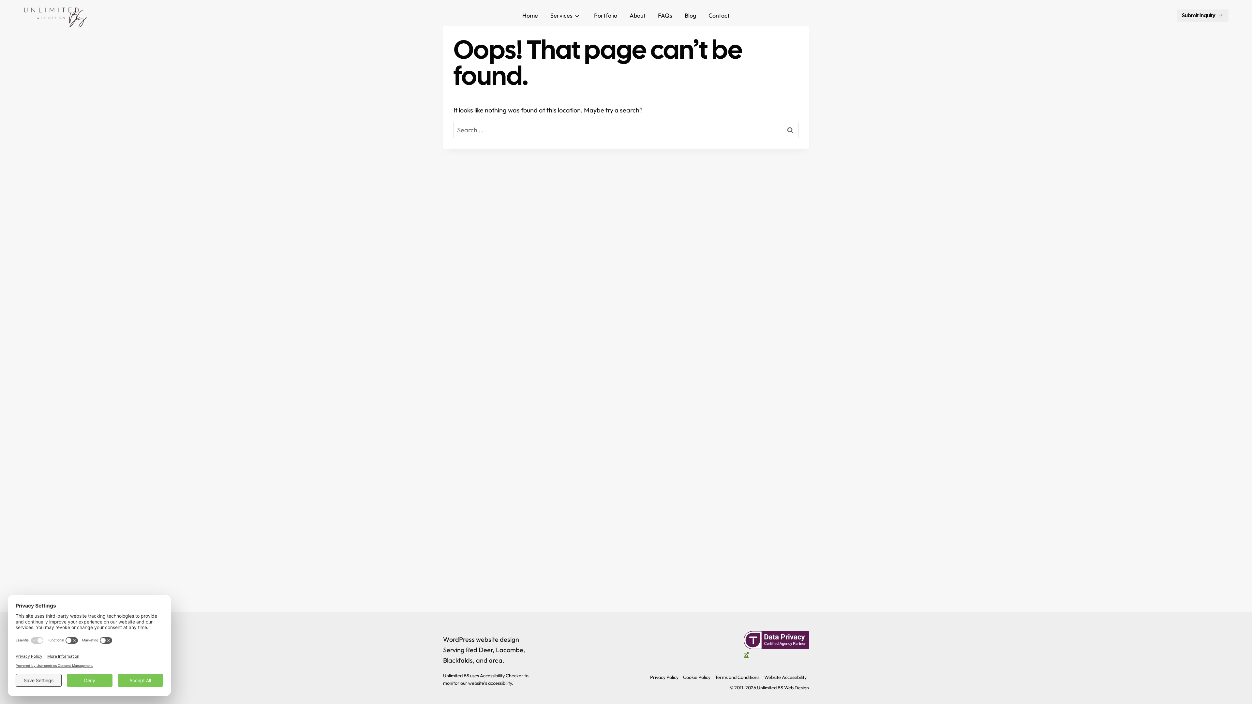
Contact (719, 15)
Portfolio (605, 15)
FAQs (665, 15)
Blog (690, 15)
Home (530, 15)
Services (561, 15)
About (638, 15)
